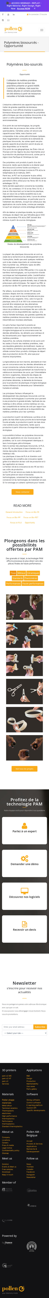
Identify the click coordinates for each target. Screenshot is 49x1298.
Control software (34, 1103)
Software (32, 1094)
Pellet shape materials (8, 1101)
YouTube (30, 1167)
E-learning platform (34, 1105)
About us (7, 1132)
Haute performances (33, 583)
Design (29, 1078)
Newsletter (31, 1177)
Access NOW (23, 8)
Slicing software (33, 1100)
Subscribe (40, 1026)
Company (6, 1137)
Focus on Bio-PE (32, 512)
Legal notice (7, 1148)
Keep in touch (7, 1175)
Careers (5, 1143)
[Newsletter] (8, 20)
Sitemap (5, 1153)
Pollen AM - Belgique (34, 1133)
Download (6, 1172)
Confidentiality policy (10, 1150)
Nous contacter (22, 492)
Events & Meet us (9, 1167)
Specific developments (36, 1110)
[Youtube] (8, 14)
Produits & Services (35, 1144)
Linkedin (30, 1169)
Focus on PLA (16, 523)
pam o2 (5, 1081)
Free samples (7, 1169)
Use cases (31, 1086)
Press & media (8, 1145)
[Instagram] (2, 20)
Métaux (21, 573)
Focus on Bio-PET (31, 517)
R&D (28, 1076)
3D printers (9, 1070)
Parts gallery (32, 1089)
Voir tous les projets (24, 768)
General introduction (14, 512)
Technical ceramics (10, 1108)
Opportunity (30, 523)
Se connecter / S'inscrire (38, 14)
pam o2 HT (6, 1078)
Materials (8, 1094)
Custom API (31, 1108)
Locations (6, 1140)
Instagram (31, 1175)
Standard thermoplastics (12, 1126)
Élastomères (31, 578)
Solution (5, 1164)
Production (31, 1081)
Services (5, 1084)
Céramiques (33, 573)
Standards (18, 578)
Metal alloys (7, 1105)
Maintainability (32, 1084)
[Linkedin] (13, 14)
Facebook (31, 1172)
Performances (13, 583)
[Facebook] (2, 14)
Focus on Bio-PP (13, 517)
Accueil (29, 1141)
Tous (13, 573)
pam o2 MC (7, 1076)
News (29, 1164)
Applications (34, 1070)
